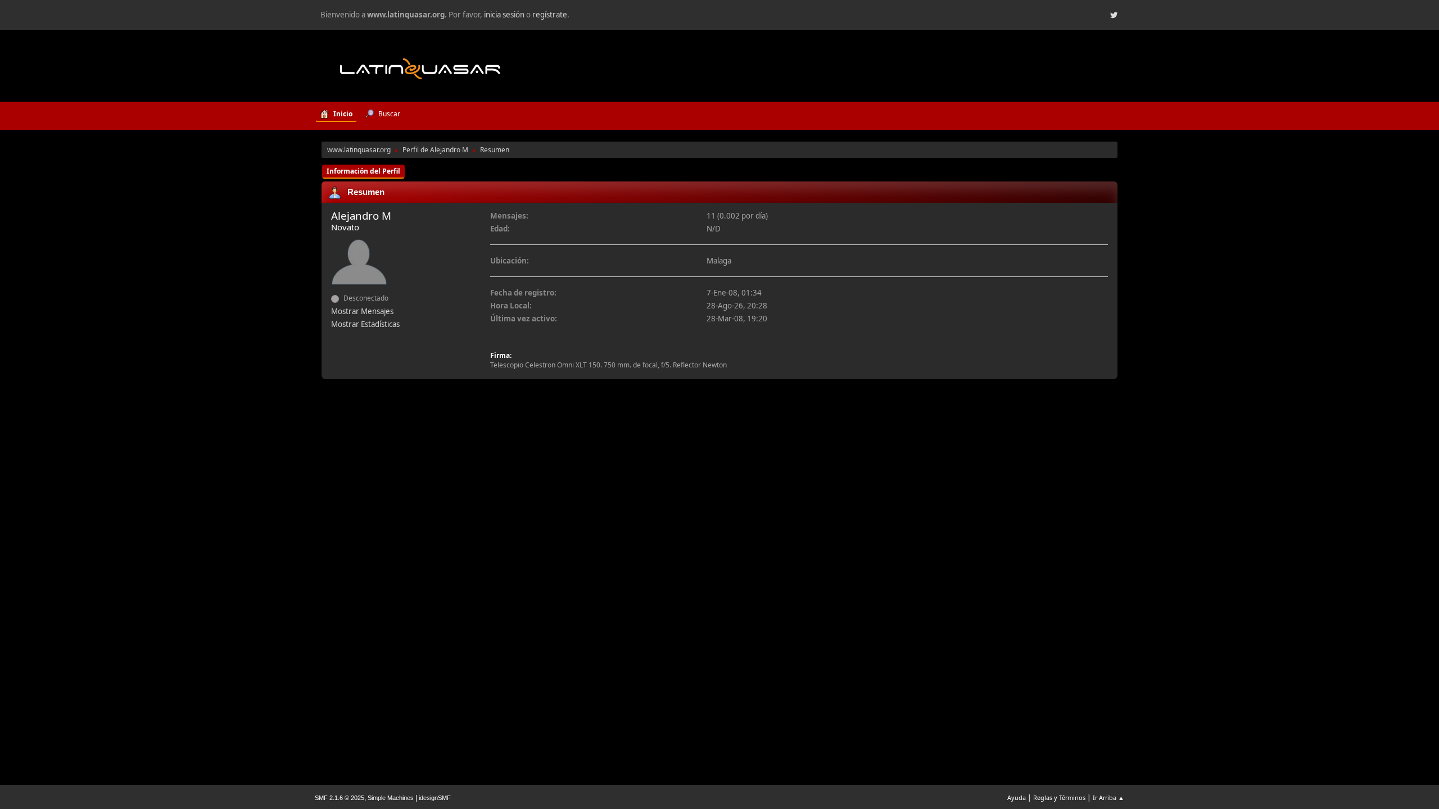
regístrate (549, 15)
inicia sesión (504, 15)
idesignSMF (435, 797)
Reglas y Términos (1059, 797)
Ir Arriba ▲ (1108, 797)
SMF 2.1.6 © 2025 (339, 797)
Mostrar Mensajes (362, 311)
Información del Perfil (363, 171)
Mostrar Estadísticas (365, 324)
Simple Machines (391, 797)
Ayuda (1016, 797)
